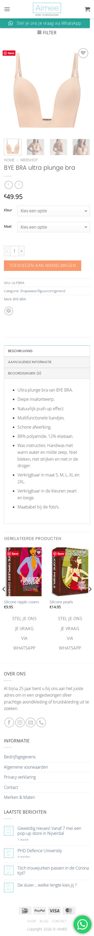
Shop (31, 921)
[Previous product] (19, 185)
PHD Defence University (39, 850)
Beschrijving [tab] (20, 351)
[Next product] (8, 185)
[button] (7, 9)
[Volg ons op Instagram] (20, 722)
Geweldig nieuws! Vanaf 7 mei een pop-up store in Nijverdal (49, 831)
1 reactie (28, 839)
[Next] (81, 90)
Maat (7, 226)
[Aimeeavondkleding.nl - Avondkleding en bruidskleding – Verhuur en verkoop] (47, 9)
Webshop (29, 159)
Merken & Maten (19, 797)
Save (11, 53)
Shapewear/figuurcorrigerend (42, 291)
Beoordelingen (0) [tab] (24, 373)
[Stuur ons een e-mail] (30, 722)
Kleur (8, 210)
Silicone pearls (61, 602)
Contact (11, 787)
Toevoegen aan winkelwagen (42, 265)
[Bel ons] (41, 722)
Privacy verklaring (20, 777)
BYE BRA (19, 299)
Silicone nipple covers (21, 602)
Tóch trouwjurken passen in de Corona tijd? (53, 871)
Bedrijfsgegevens (20, 757)
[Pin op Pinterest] (8, 311)
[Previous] (12, 90)
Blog (44, 921)
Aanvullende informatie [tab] (30, 362)
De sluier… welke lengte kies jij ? (47, 885)
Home (9, 159)
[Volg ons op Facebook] (9, 722)
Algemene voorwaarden (26, 767)
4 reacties (29, 856)
